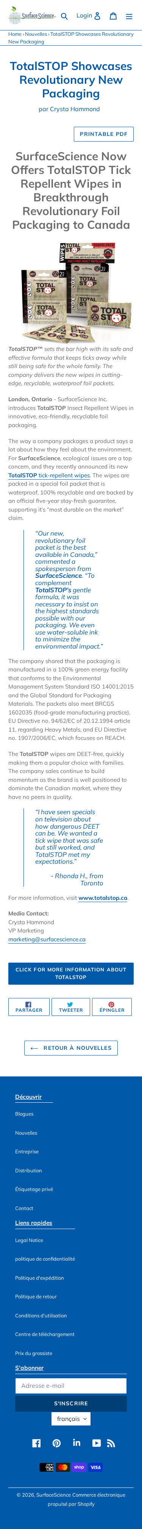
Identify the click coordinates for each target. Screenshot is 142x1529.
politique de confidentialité (45, 1259)
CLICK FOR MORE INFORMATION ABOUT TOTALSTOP (71, 973)
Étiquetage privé (34, 1189)
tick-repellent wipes (49, 475)
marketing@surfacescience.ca (47, 939)
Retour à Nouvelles (76, 1047)
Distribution (28, 1170)
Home (15, 34)
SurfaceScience (53, 1495)
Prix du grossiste (33, 1353)
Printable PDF (104, 134)
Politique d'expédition (39, 1278)
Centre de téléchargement (45, 1334)
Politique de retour (36, 1296)
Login (90, 15)
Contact (24, 1208)
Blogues (24, 1114)
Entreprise (27, 1151)
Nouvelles (36, 34)
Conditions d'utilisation (41, 1315)
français (68, 1418)
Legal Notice (29, 1240)
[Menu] (129, 15)
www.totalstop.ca (102, 897)
